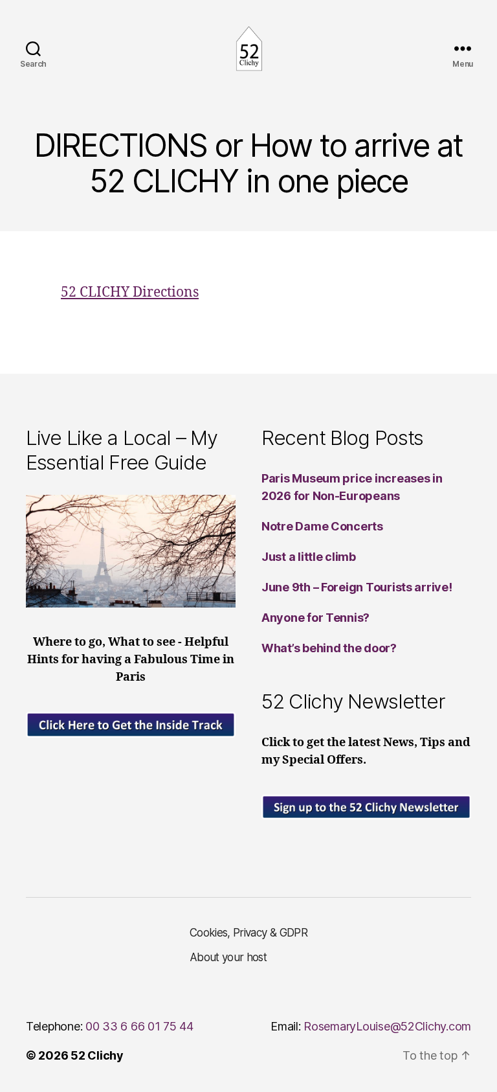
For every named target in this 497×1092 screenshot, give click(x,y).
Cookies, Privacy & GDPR (248, 932)
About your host (228, 957)
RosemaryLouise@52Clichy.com (387, 1026)
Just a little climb (308, 556)
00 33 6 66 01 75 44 (139, 1026)
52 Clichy (97, 1055)
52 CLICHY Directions (130, 292)
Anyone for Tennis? (315, 617)
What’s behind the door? (329, 648)
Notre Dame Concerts (322, 526)
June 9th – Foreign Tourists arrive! (356, 587)
